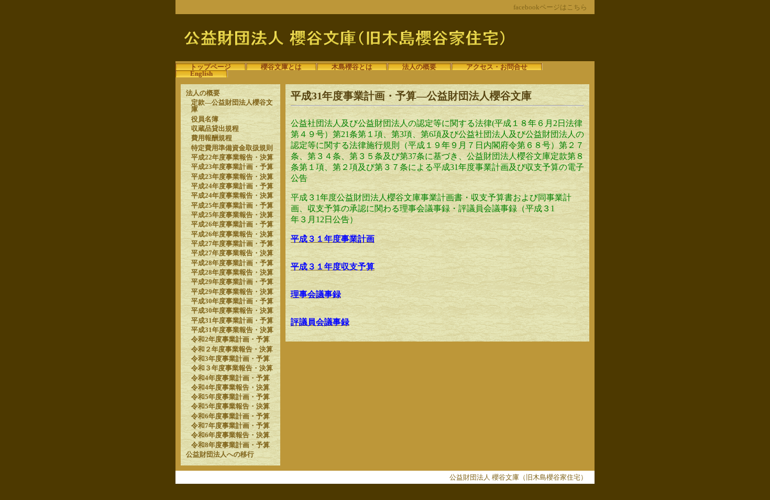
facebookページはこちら (550, 7)
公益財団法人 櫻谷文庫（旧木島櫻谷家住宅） (518, 477)
